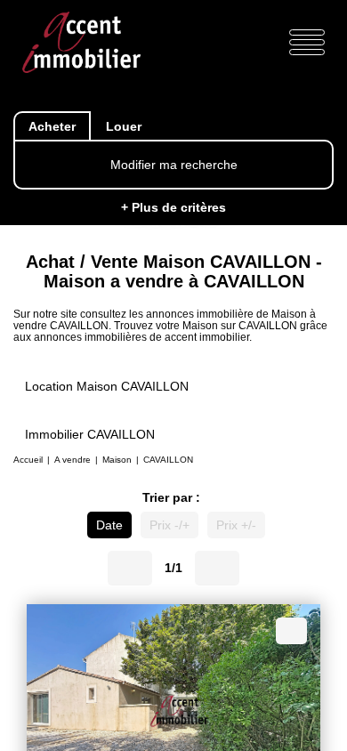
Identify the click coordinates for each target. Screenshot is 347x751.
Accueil (28, 462)
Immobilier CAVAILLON (90, 436)
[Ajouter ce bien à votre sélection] (291, 634)
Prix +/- (240, 529)
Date (105, 529)
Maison (117, 462)
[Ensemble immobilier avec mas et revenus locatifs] (173, 707)
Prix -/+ (169, 529)
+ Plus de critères (174, 207)
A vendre (72, 462)
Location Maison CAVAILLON (107, 388)
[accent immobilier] (81, 41)
